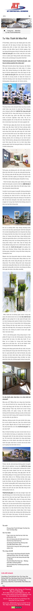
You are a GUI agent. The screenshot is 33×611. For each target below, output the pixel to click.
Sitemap (27, 604)
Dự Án (26, 578)
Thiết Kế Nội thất (19, 581)
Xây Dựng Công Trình (17, 578)
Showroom (4, 581)
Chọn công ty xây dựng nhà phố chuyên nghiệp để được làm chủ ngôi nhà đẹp (18, 554)
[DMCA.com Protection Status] (16, 607)
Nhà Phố (17, 30)
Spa (24, 580)
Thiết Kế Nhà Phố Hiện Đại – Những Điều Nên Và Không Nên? (17, 561)
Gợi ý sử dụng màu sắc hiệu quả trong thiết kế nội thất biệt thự (17, 540)
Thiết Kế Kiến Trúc (13, 576)
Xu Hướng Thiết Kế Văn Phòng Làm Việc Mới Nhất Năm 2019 (17, 543)
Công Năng (4, 576)
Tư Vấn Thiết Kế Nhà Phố (12, 32)
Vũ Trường (20, 580)
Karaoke (13, 580)
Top (4, 586)
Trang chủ (10, 30)
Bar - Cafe (8, 580)
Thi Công (22, 576)
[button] (3, 23)
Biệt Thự (8, 578)
